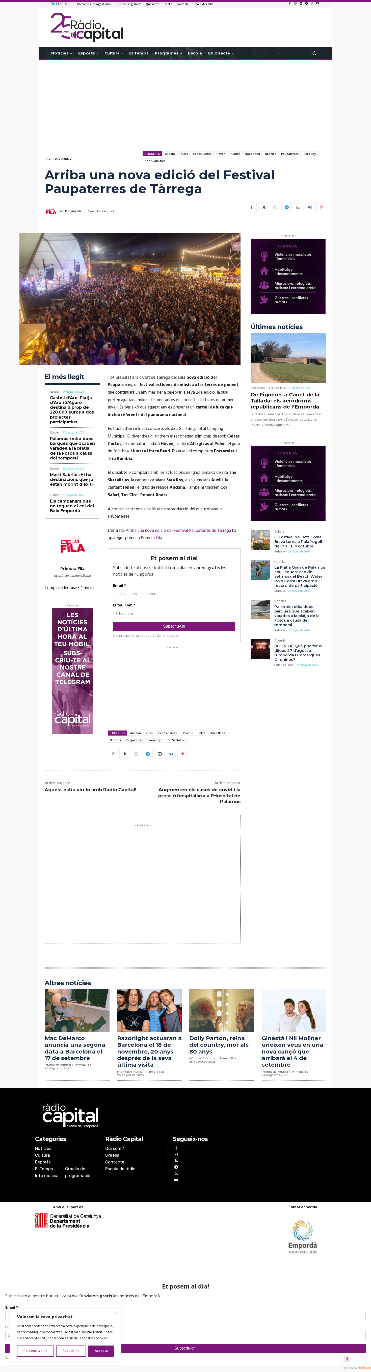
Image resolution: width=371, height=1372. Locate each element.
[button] (314, 53)
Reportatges (257, 388)
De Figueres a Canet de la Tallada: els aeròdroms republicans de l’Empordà (285, 401)
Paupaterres (290, 154)
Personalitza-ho (35, 1351)
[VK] (310, 207)
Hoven (221, 154)
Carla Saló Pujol (277, 388)
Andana (170, 154)
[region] (65, 1335)
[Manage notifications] (347, 1359)
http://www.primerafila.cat (72, 575)
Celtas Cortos (202, 154)
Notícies (270, 154)
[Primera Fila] (52, 211)
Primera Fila (73, 211)
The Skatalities (155, 161)
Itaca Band (252, 154)
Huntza (235, 154)
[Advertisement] (185, 100)
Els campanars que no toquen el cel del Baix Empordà (72, 506)
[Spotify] (301, 4)
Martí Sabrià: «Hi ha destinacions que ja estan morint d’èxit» (72, 479)
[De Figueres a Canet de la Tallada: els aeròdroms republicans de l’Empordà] (288, 358)
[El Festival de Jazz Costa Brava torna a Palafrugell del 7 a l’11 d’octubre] (260, 540)
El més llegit (64, 377)
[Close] (116, 1313)
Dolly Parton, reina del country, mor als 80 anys (219, 1045)
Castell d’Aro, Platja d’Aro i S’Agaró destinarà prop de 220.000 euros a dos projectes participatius (72, 409)
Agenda (280, 641)
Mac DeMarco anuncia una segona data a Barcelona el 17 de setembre (75, 1048)
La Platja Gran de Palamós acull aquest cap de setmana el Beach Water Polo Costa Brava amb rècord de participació (299, 576)
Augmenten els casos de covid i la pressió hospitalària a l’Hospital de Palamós (199, 795)
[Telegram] (306, 4)
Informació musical (58, 158)
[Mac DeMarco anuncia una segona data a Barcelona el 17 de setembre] (77, 1010)
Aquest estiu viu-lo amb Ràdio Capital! (90, 790)
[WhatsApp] (275, 207)
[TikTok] (312, 4)
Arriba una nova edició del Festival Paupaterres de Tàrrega (178, 530)
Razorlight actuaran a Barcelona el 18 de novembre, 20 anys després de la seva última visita (149, 1051)
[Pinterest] (321, 207)
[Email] (298, 207)
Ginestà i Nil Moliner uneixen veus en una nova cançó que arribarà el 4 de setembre (292, 1051)
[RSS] (176, 1161)
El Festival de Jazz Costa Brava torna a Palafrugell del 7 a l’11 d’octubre (298, 541)
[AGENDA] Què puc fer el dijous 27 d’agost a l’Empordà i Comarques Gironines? (298, 653)
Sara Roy (310, 154)
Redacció (279, 551)
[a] (134, 1115)
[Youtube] (317, 4)
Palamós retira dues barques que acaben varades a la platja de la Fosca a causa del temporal (72, 448)
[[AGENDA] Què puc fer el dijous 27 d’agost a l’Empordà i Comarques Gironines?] (260, 649)
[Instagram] (295, 4)
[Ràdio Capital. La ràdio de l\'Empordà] (87, 27)
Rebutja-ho (71, 1351)
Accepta (101, 1351)
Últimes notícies (277, 327)
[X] (263, 207)
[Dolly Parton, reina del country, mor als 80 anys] (221, 1010)
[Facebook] (290, 4)
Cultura (54, 495)
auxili (184, 154)
